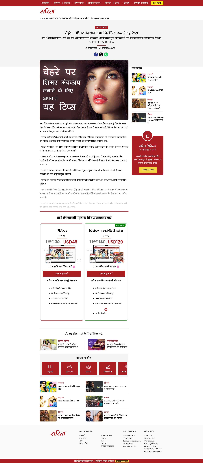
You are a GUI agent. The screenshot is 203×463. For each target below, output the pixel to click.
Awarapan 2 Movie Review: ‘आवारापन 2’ (155, 120)
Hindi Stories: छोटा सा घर (68, 401)
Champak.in (128, 438)
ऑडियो (158, 3)
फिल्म (108, 3)
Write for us (149, 438)
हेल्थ (117, 3)
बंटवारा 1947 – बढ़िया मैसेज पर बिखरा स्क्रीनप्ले (153, 106)
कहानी (57, 3)
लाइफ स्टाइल (94, 3)
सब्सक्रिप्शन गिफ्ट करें (61, 266)
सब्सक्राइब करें (61, 273)
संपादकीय (79, 3)
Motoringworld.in (130, 446)
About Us (148, 435)
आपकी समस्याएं (141, 3)
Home (42, 18)
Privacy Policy (150, 446)
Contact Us (149, 441)
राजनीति (45, 3)
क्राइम (126, 3)
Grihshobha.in (129, 435)
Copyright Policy (151, 443)
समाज (67, 3)
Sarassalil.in (128, 443)
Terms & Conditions (152, 449)
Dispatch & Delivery (152, 451)
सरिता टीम (92, 48)
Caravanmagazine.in (132, 441)
